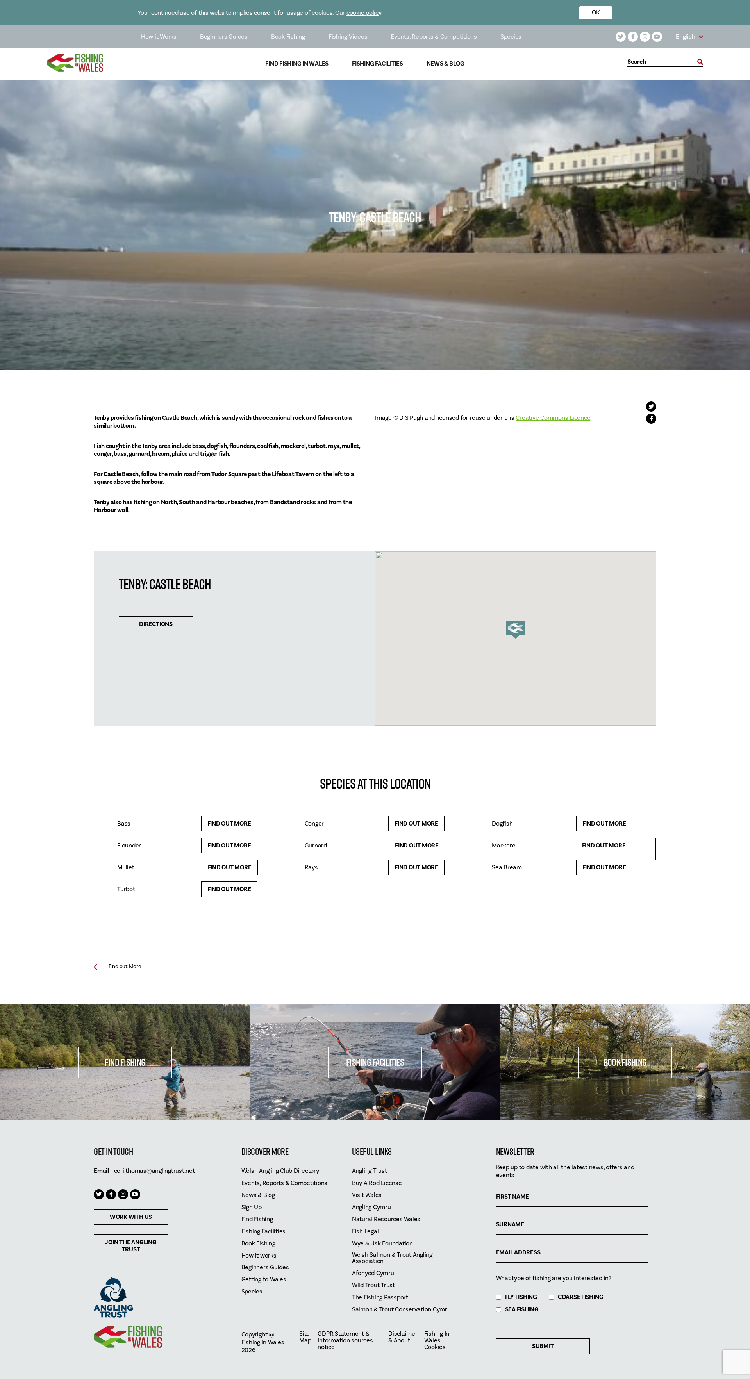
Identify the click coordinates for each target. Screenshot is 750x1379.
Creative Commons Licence (553, 418)
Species (510, 37)
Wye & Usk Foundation (382, 1243)
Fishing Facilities (377, 64)
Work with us (131, 1217)
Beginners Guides (224, 37)
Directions (156, 624)
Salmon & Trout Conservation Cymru (401, 1309)
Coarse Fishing (581, 1297)
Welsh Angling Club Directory (280, 1171)
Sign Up (251, 1207)
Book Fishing (288, 37)
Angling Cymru (371, 1207)
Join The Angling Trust (130, 1245)
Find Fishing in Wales (297, 64)
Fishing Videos (348, 37)
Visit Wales (367, 1195)
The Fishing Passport (380, 1297)
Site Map (305, 1337)
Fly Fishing (521, 1297)
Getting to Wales (263, 1279)
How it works (259, 1255)
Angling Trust (369, 1171)
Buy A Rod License (377, 1183)
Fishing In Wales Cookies (437, 1340)
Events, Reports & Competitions (434, 37)
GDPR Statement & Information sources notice (345, 1340)
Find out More (229, 824)
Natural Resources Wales (386, 1219)
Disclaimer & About (403, 1337)
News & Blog (445, 64)
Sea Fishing (522, 1309)
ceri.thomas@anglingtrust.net (154, 1171)
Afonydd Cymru (373, 1273)
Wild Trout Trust (373, 1285)
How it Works (159, 37)
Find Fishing (125, 1062)
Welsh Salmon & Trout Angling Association (392, 1258)
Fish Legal (365, 1231)
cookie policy (363, 13)
